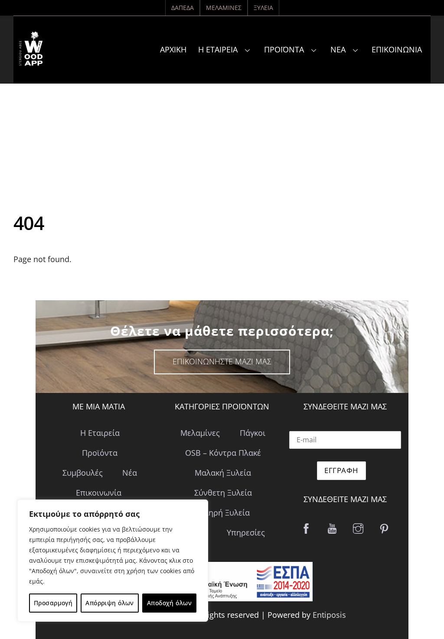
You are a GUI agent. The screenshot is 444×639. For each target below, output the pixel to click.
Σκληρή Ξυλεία (223, 512)
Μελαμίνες (224, 7)
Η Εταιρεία (218, 49)
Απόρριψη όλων (109, 603)
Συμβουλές (82, 472)
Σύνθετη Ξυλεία (223, 492)
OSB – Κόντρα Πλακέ (223, 453)
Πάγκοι (252, 433)
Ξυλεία (263, 7)
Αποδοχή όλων (169, 603)
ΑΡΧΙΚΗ (173, 49)
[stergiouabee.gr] (30, 59)
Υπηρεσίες (246, 532)
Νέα (338, 49)
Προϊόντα (284, 49)
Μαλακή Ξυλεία (223, 472)
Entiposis (329, 615)
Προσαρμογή (53, 603)
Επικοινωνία (397, 49)
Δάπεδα (182, 7)
